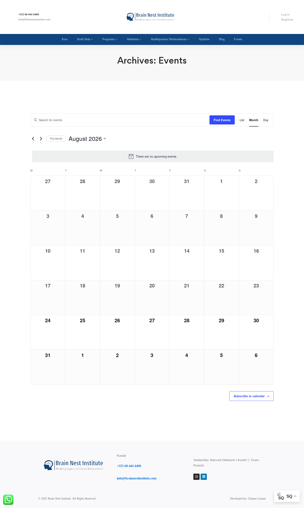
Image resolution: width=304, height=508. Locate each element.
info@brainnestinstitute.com (34, 19)
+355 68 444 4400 (28, 14)
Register (287, 19)
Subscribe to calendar (249, 396)
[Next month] (40, 138)
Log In (285, 14)
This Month (56, 138)
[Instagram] (196, 477)
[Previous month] (32, 138)
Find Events (222, 120)
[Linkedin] (204, 477)
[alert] (153, 156)
